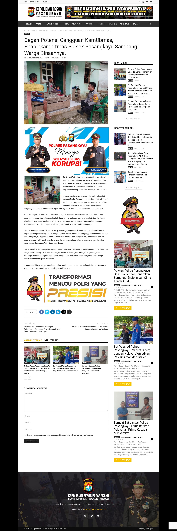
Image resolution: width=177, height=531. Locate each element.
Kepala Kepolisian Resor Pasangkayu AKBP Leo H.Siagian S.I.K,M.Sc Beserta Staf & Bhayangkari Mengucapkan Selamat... (140, 158)
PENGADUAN (124, 24)
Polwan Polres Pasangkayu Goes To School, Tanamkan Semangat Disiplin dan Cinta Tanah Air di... (132, 276)
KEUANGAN (113, 24)
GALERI (135, 24)
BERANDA (29, 24)
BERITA (66, 24)
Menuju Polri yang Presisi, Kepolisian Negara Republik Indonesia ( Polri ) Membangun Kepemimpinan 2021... (140, 140)
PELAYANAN (76, 24)
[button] (150, 24)
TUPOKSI (89, 24)
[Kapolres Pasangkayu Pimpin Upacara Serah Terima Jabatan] (120, 177)
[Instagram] (143, 1)
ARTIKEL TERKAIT (33, 340)
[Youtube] (151, 1)
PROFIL (38, 24)
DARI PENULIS (51, 340)
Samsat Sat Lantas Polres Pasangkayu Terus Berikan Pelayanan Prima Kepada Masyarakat (131, 428)
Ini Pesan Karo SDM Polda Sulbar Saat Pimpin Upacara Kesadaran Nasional (90, 328)
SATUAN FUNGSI (52, 24)
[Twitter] (147, 1)
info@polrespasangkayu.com (94, 509)
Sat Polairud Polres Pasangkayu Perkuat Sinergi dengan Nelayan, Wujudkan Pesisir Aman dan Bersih (65, 368)
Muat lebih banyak (132, 119)
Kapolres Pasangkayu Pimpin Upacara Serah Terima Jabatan (137, 175)
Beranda (27, 30)
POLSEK (100, 24)
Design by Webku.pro (145, 529)
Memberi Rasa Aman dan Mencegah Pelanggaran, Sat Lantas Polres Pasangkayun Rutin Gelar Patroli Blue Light (42, 329)
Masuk (45, 2)
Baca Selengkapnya (123, 308)
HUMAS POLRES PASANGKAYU (39, 58)
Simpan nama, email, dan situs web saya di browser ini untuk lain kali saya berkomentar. (60, 435)
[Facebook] (139, 1)
